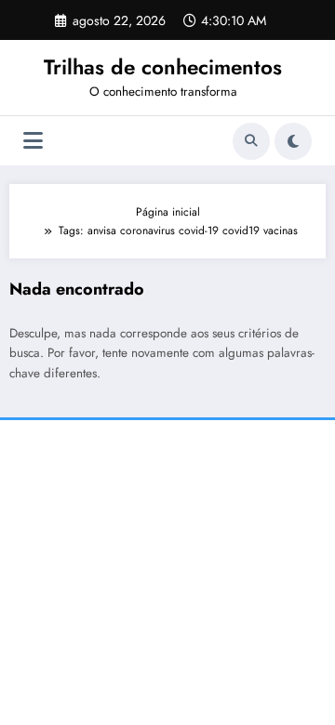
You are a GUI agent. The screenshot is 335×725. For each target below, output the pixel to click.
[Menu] (33, 141)
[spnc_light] (293, 141)
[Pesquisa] (251, 141)
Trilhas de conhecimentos (163, 67)
